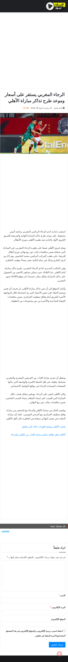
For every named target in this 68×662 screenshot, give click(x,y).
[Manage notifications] (59, 653)
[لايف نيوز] (56, 6)
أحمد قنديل (58, 108)
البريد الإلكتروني (57, 607)
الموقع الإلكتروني (58, 619)
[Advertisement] (34, 49)
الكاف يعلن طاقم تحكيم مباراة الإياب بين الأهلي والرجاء (38, 434)
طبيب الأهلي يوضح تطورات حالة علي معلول (43, 426)
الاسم (62, 595)
